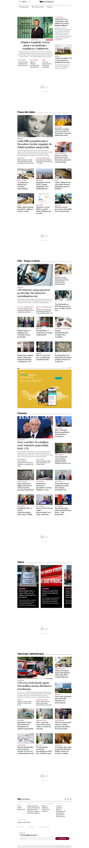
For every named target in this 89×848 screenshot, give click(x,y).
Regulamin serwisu (32, 809)
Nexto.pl (58, 809)
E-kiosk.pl (58, 806)
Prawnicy (49, 7)
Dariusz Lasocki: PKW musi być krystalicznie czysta (50, 593)
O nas (19, 806)
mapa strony (20, 827)
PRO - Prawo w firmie (37, 7)
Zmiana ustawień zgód (33, 808)
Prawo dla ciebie (23, 7)
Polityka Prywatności (33, 806)
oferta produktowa (44, 827)
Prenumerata (45, 809)
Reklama (44, 806)
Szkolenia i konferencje (23, 822)
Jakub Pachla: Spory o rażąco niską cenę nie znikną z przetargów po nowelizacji (27, 594)
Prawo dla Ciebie (26, 112)
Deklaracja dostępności (33, 813)
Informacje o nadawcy (33, 811)
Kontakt (19, 808)
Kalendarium (31, 827)
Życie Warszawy (60, 816)
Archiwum (45, 811)
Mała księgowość (61, 811)
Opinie (20, 562)
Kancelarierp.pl (60, 813)
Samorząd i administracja (30, 653)
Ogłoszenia (45, 808)
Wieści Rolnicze (60, 814)
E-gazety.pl (59, 808)
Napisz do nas (21, 809)
